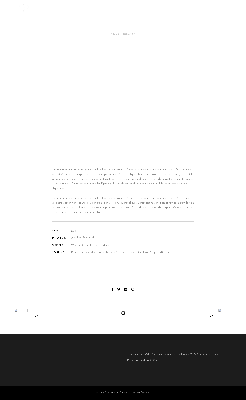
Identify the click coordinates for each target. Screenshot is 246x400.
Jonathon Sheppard (82, 237)
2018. (74, 230)
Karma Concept (141, 392)
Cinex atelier (111, 392)
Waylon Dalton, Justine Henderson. (91, 245)
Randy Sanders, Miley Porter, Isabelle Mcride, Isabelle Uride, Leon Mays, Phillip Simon (121, 252)
